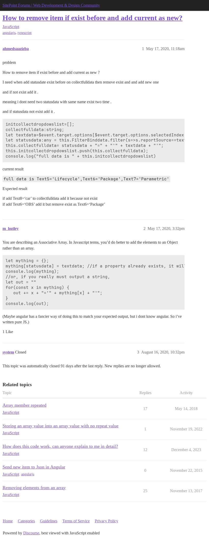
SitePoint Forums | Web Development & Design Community (51, 5)
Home (8, 521)
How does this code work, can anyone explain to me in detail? (60, 446)
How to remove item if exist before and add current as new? (92, 18)
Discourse (31, 533)
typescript (25, 33)
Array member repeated (24, 405)
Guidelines (48, 521)
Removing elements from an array (34, 487)
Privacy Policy (106, 521)
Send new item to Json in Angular (34, 466)
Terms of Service (76, 521)
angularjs (9, 33)
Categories (26, 521)
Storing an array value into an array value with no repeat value (61, 425)
